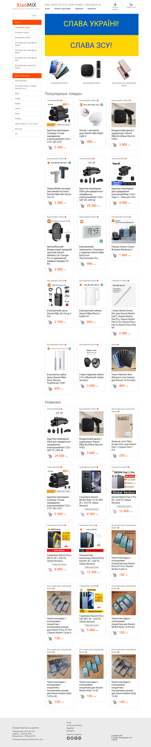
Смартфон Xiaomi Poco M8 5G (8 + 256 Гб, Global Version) (59, 558)
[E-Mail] (72, 738)
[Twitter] (68, 738)
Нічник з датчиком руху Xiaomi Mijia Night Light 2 (91, 133)
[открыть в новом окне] (92, 35)
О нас (47, 9)
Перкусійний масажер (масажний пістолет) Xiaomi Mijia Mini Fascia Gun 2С (59, 192)
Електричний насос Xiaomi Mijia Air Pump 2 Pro (59, 313)
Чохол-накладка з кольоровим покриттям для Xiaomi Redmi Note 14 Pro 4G (123, 622)
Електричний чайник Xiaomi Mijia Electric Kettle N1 (90, 313)
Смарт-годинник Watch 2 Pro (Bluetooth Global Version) (91, 377)
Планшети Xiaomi (22, 32)
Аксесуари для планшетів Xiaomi (25, 66)
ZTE (16, 134)
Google (17, 98)
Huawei (18, 104)
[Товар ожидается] (82, 515)
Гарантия (79, 9)
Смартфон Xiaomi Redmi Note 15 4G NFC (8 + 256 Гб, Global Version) (91, 501)
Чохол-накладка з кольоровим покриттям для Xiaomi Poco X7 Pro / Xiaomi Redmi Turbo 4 (123, 563)
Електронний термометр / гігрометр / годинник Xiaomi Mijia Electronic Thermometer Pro (91, 252)
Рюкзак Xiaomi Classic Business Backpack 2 (123, 248)
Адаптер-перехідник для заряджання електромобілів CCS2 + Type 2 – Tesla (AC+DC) (124, 192)
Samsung (18, 129)
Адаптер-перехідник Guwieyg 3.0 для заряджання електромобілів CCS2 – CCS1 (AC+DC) (59, 136)
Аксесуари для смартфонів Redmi (25, 51)
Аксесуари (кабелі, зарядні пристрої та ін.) (25, 87)
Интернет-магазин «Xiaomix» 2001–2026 (28, 739)
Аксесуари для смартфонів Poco (25, 59)
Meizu (17, 114)
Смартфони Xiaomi (22, 27)
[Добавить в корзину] (50, 148)
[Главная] (27, 5)
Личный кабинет (115, 8)
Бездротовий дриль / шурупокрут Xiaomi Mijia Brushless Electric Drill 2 (123, 134)
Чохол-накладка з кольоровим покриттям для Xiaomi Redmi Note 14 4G (91, 686)
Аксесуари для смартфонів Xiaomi (25, 44)
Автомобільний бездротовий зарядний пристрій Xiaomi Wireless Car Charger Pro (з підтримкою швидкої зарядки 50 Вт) (59, 255)
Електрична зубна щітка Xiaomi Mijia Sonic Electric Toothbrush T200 (56, 378)
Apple (17, 93)
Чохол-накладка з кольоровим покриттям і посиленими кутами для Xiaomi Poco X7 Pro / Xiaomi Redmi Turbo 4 (59, 625)
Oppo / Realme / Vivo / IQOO (26, 124)
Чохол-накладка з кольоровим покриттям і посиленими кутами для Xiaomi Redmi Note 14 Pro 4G (59, 689)
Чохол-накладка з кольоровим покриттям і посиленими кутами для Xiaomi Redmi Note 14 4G (124, 689)
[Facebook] (75, 738)
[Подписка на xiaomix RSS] (79, 738)
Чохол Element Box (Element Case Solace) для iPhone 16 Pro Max (123, 377)
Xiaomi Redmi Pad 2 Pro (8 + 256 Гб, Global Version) (124, 500)
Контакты (92, 9)
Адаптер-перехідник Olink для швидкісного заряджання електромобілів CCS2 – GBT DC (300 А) (91, 194)
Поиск (34, 15)
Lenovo (18, 108)
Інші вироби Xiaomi (22, 38)
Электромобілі (21, 81)
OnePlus (18, 119)
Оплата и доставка (62, 9)
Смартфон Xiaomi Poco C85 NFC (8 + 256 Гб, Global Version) (91, 618)
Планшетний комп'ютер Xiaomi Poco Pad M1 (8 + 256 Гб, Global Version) (91, 559)
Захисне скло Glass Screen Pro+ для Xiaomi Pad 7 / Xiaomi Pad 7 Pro (124, 445)
